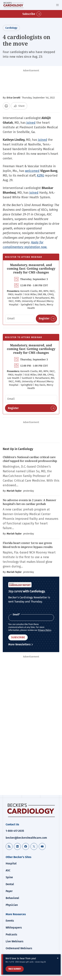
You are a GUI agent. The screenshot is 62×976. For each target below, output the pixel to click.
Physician (12, 905)
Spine (9, 877)
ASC (8, 870)
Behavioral (12, 898)
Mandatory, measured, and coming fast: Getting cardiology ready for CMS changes (31, 268)
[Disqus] (31, 747)
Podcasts (11, 934)
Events (10, 920)
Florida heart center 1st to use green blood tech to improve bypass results (28, 545)
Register (44, 318)
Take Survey (14, 969)
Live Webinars (14, 941)
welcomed (32, 171)
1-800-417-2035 (15, 830)
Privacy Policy (44, 630)
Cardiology (11, 27)
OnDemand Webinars (19, 948)
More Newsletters (19, 644)
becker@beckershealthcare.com (26, 837)
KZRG (40, 175)
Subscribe (28, 14)
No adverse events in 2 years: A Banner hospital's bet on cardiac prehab (29, 502)
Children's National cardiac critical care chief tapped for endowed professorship (30, 459)
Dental (10, 884)
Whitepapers (14, 927)
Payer (9, 891)
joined (30, 123)
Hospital (11, 863)
